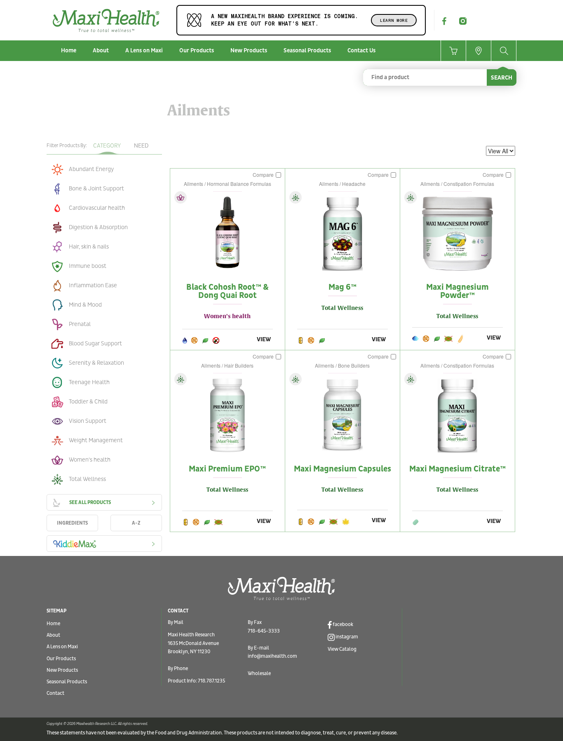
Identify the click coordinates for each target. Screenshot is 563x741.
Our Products (196, 50)
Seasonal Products (307, 50)
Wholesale (259, 674)
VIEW (264, 339)
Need (141, 145)
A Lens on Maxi (144, 50)
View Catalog (342, 649)
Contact (55, 693)
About (101, 50)
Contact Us (361, 50)
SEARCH (501, 77)
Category (107, 145)
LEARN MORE (394, 20)
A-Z (136, 523)
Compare (264, 174)
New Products (248, 50)
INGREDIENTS (72, 523)
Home (68, 50)
